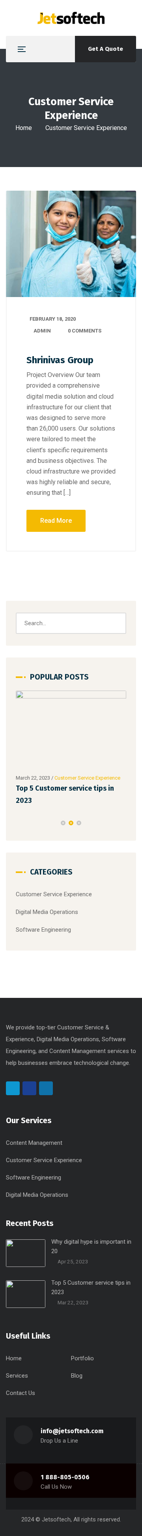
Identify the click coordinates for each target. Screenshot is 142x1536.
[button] (63, 823)
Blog (76, 1375)
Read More (56, 520)
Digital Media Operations (47, 912)
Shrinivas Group (59, 360)
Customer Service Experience (87, 778)
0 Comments (84, 331)
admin (42, 331)
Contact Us (20, 1393)
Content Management (34, 1142)
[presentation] (19, 823)
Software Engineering (43, 929)
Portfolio (82, 1358)
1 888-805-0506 (65, 1477)
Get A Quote (105, 48)
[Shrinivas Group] (71, 244)
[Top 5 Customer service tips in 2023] (71, 730)
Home (23, 128)
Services (17, 1375)
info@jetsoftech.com (72, 1431)
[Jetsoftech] (71, 18)
